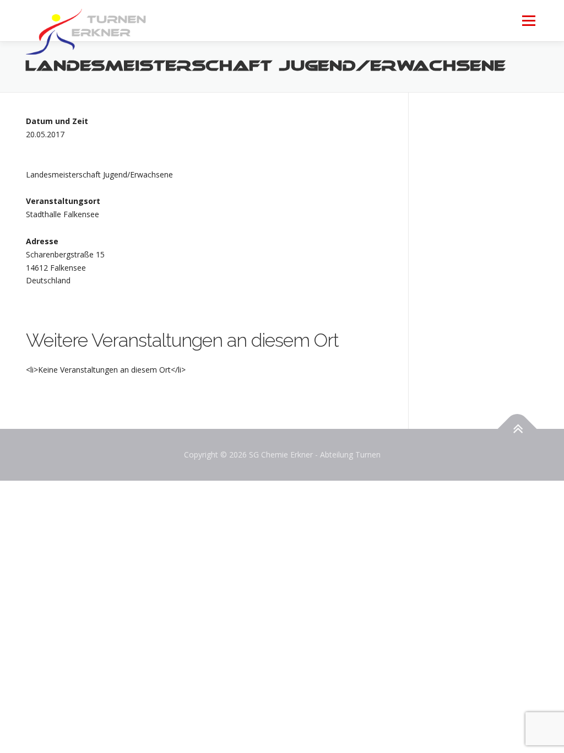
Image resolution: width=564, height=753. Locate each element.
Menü (528, 20)
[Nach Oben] (517, 429)
